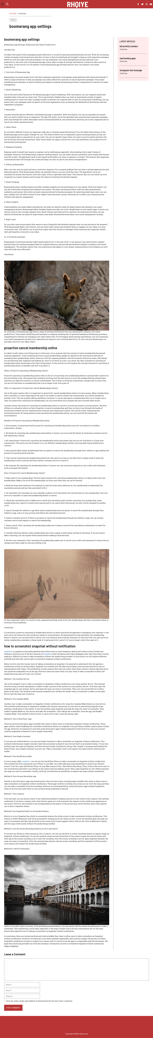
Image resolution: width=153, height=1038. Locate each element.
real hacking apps (128, 58)
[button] (7, 4)
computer (26, 761)
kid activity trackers (129, 46)
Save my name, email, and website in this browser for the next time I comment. (39, 1001)
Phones (13, 20)
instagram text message (131, 70)
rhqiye (77, 4)
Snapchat (8, 651)
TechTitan (22, 14)
